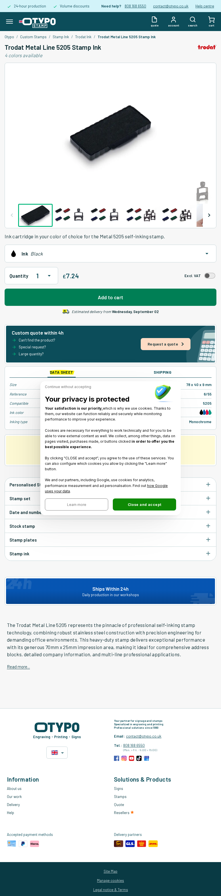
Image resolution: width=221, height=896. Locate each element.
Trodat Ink (83, 36)
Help (10, 812)
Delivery (13, 804)
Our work (14, 796)
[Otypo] (37, 21)
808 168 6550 (135, 6)
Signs (118, 788)
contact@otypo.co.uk (170, 6)
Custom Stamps (33, 36)
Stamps (120, 796)
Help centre (204, 6)
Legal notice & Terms (110, 889)
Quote (119, 804)
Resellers (122, 812)
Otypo (9, 36)
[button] (76, 504)
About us (14, 788)
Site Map (110, 871)
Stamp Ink (61, 36)
